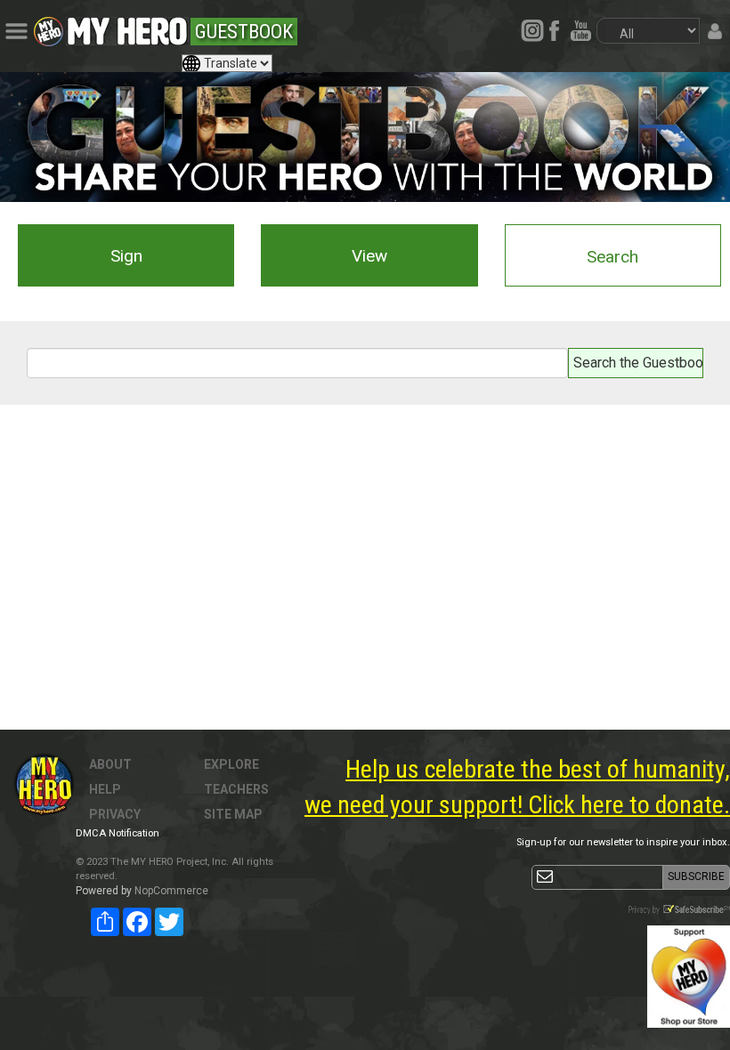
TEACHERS (236, 789)
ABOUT (110, 764)
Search (612, 256)
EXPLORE (231, 764)
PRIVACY (115, 814)
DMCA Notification (117, 833)
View (369, 256)
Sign (126, 256)
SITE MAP (233, 814)
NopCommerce (171, 890)
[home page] (127, 27)
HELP (105, 789)
